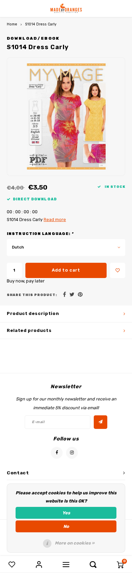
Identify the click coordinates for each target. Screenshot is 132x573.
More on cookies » (74, 543)
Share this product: (32, 295)
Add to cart (66, 270)
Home (12, 24)
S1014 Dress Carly (41, 24)
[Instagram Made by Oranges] (72, 453)
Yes (66, 512)
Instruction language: (40, 234)
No (66, 526)
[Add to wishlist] (117, 270)
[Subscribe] (100, 422)
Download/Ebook (33, 38)
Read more (55, 219)
